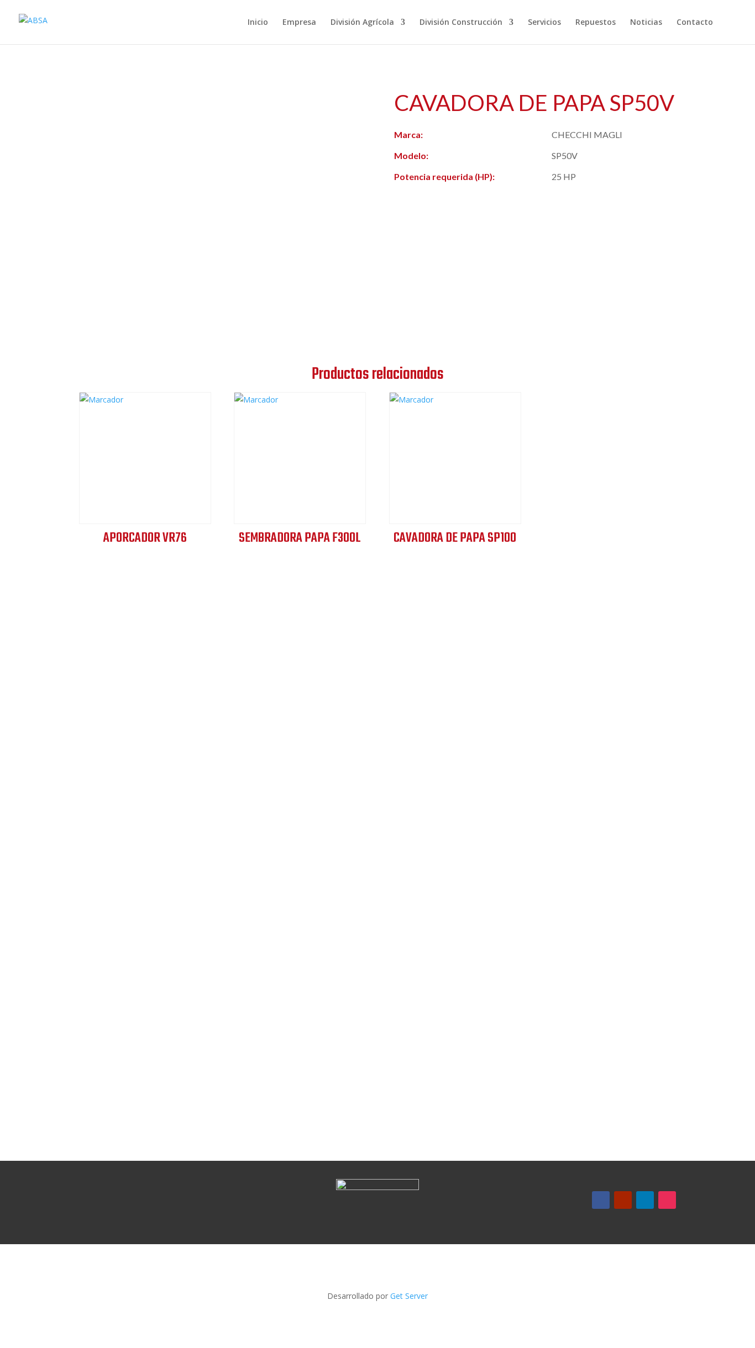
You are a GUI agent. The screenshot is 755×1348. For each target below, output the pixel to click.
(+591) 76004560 (139, 781)
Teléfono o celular (447, 792)
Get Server (409, 1296)
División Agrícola (362, 22)
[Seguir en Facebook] (601, 1200)
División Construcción (461, 22)
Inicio (258, 22)
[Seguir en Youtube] (623, 1200)
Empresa (299, 22)
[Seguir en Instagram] (667, 1200)
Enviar (442, 1062)
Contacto (695, 22)
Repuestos (595, 22)
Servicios (544, 22)
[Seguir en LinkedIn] (645, 1200)
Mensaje (427, 895)
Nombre (427, 743)
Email (421, 847)
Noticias (646, 22)
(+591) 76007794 (139, 798)
